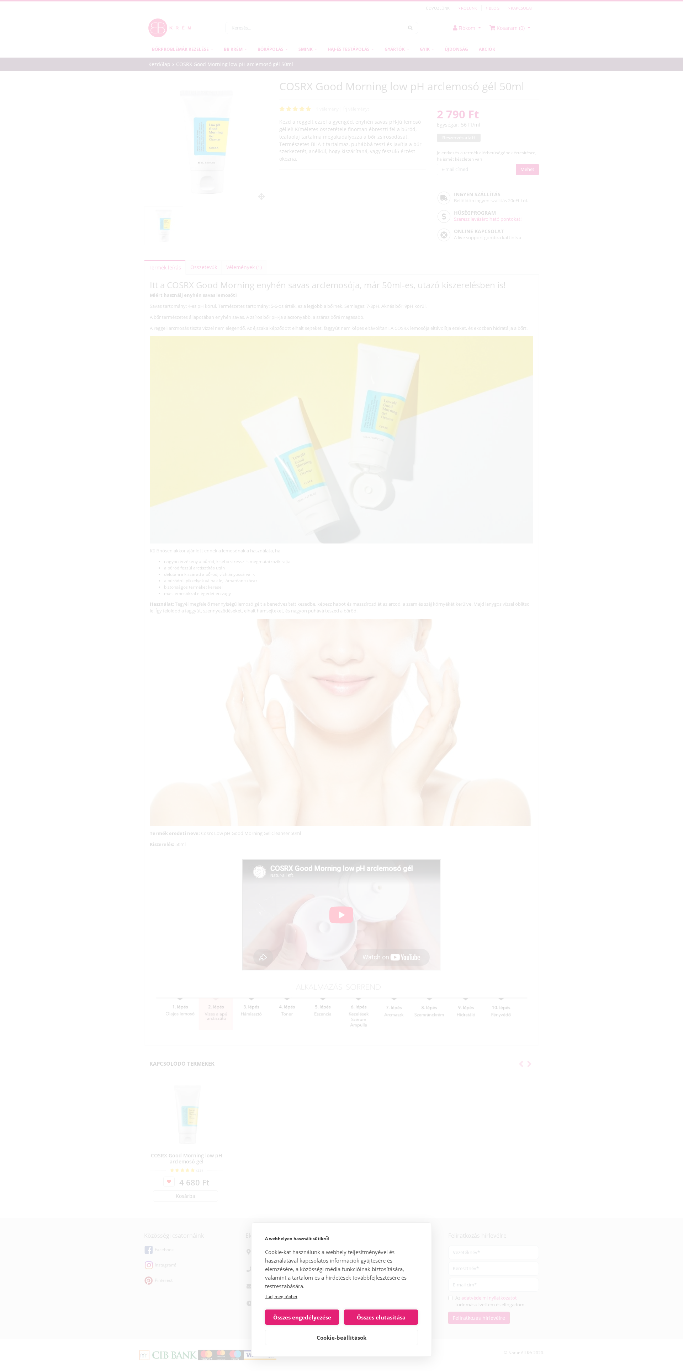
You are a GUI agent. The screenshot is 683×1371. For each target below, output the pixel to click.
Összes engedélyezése (302, 1317)
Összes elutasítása (381, 1317)
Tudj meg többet (281, 1297)
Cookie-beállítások (341, 1337)
